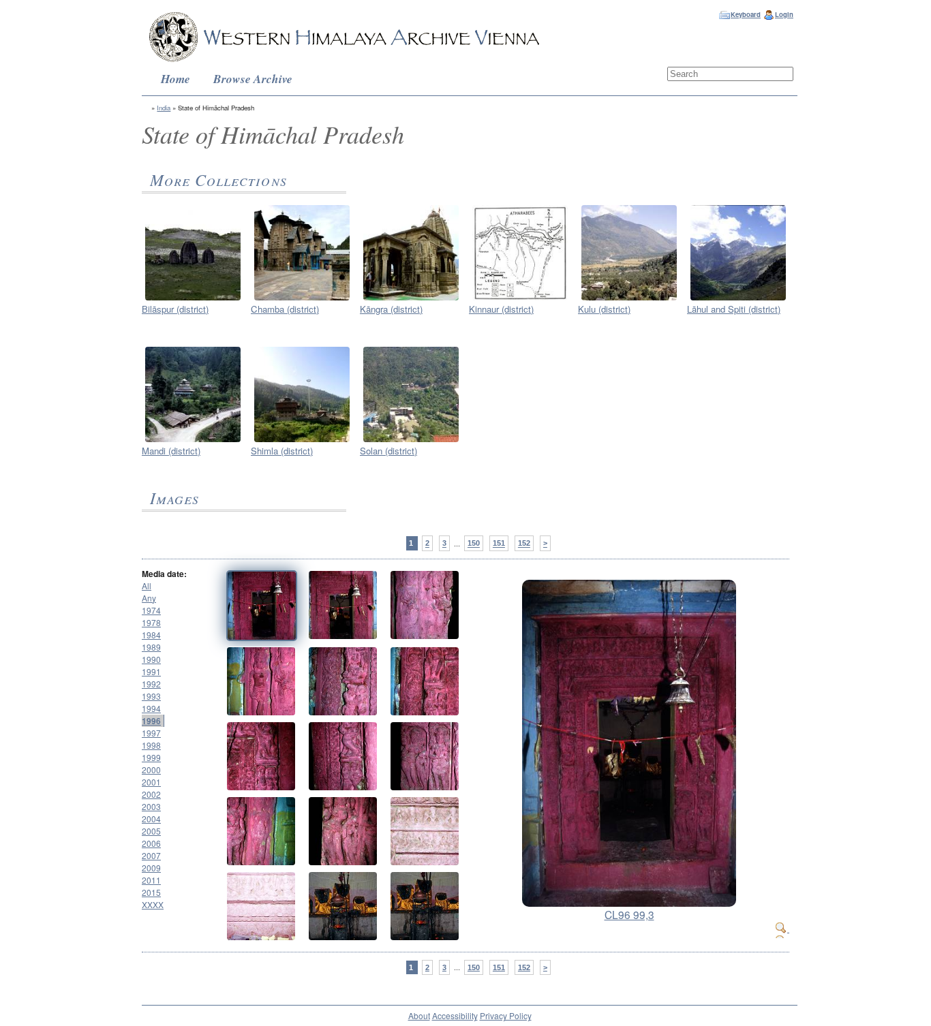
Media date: (164, 574)
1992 (151, 683)
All (146, 585)
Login (784, 14)
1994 (151, 708)
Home (175, 78)
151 (499, 544)
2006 (151, 843)
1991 (151, 671)
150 (474, 544)
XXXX (153, 904)
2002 (151, 794)
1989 (151, 647)
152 (524, 544)
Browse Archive (252, 78)
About (419, 1015)
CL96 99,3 (629, 914)
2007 (151, 855)
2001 (151, 782)
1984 (151, 634)
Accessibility (455, 1015)
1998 (151, 745)
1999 (151, 757)
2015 (151, 892)
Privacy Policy (506, 1015)
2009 (151, 867)
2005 (151, 831)
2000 (151, 769)
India (163, 107)
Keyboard (746, 14)
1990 (151, 659)
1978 (151, 622)
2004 (151, 818)
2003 (151, 806)
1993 (151, 696)
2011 (151, 880)
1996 (151, 721)
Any (149, 598)
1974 (151, 610)
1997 (151, 733)
